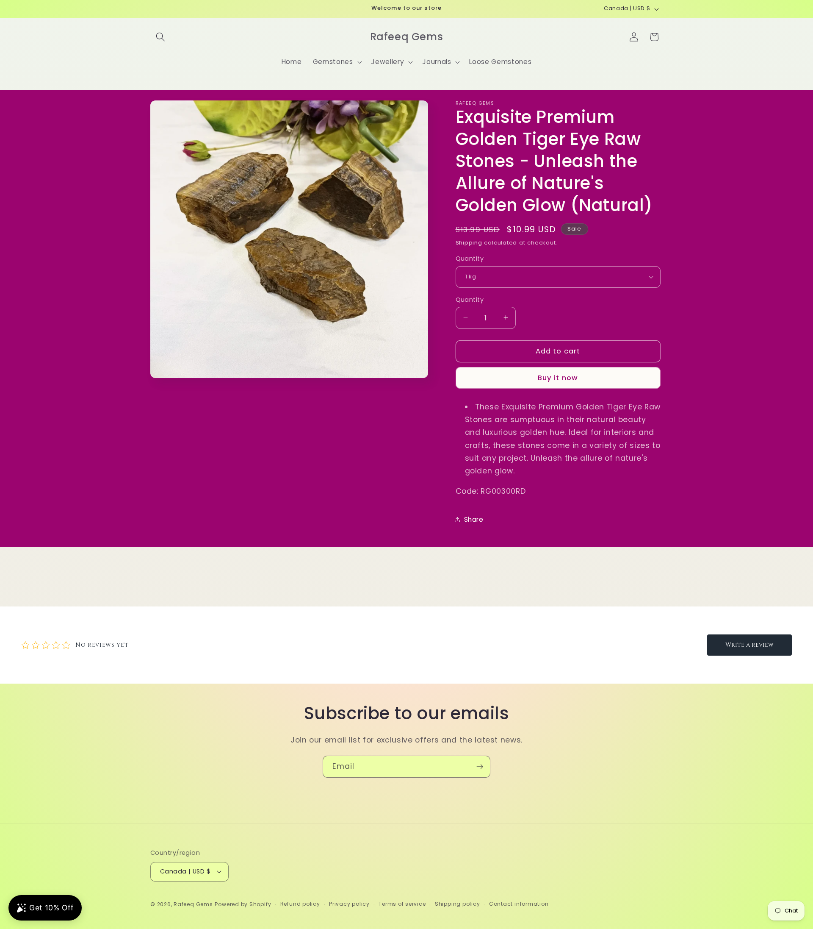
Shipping (469, 243)
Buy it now (558, 378)
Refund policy (300, 903)
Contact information (519, 903)
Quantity (470, 258)
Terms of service (402, 903)
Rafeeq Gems (193, 904)
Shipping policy (457, 903)
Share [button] (474, 519)
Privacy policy (349, 903)
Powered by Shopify (243, 904)
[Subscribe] (480, 767)
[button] (160, 37)
